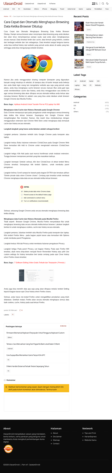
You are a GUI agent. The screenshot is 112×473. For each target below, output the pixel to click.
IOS (13, 9)
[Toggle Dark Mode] (107, 3)
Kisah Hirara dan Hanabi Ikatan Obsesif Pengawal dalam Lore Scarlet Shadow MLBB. (95, 26)
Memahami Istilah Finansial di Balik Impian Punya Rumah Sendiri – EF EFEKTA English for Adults (96, 63)
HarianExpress (91, 436)
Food (107, 9)
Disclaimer (57, 436)
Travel (62, 9)
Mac (84, 85)
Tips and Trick (90, 433)
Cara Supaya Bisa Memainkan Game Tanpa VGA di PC (25, 355)
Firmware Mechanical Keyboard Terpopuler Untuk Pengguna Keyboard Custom (35, 333)
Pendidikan (98, 9)
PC (19, 9)
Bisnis (88, 54)
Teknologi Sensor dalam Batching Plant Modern (94, 36)
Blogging (54, 9)
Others (36, 9)
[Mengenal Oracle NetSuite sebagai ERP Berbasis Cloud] (79, 55)
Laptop (88, 9)
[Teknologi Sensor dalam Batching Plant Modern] (79, 43)
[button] (103, 3)
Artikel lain (63, 326)
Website (98, 85)
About (55, 433)
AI (75, 81)
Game (81, 9)
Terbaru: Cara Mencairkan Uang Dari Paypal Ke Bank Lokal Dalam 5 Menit (33, 344)
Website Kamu (90, 440)
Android (6, 9)
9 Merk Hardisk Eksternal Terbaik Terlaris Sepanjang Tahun (27, 366)
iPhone (44, 9)
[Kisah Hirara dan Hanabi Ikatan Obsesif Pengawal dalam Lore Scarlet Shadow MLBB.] (79, 30)
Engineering (90, 42)
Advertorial (71, 9)
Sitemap (56, 440)
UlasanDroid (12, 3)
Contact (56, 443)
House (89, 67)
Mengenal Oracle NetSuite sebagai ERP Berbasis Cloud (96, 48)
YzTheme (52, 4)
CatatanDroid (29, 4)
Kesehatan (27, 9)
